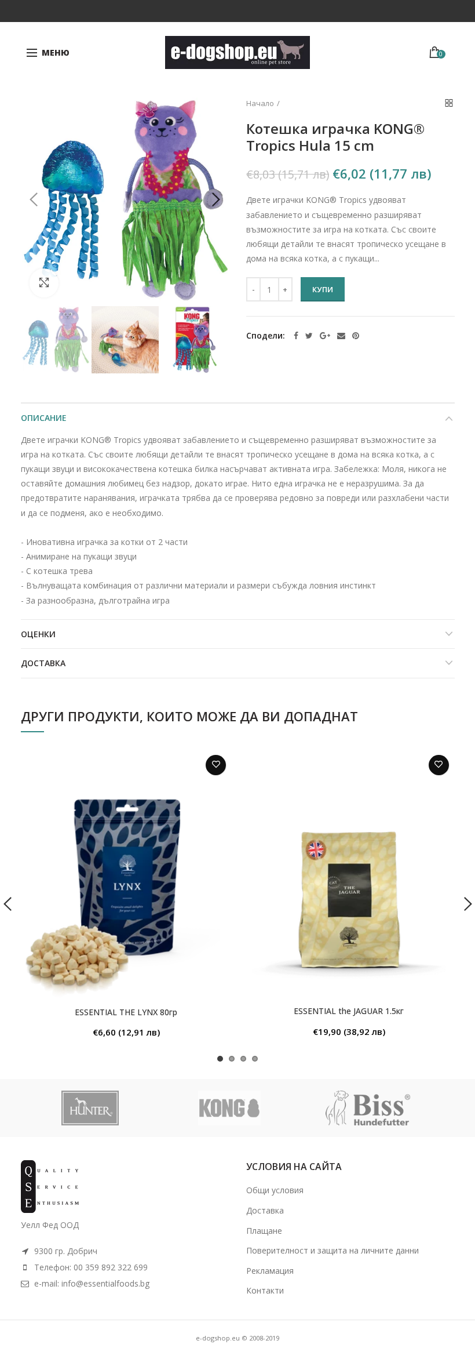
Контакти (265, 1290)
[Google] (325, 335)
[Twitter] (309, 335)
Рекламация (270, 1270)
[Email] (341, 335)
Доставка (43, 663)
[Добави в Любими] (216, 765)
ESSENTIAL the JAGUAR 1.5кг (349, 1011)
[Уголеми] (44, 282)
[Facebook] (296, 335)
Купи (322, 289)
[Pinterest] (356, 335)
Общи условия (275, 1190)
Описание (44, 417)
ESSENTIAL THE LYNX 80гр (126, 1012)
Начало (260, 103)
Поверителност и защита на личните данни (332, 1250)
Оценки (38, 634)
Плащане (264, 1230)
